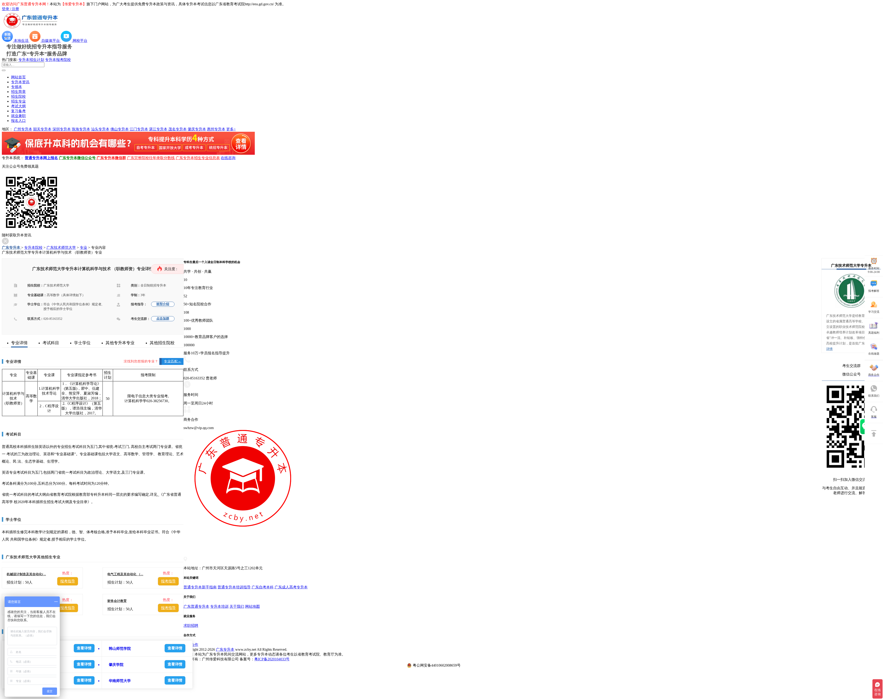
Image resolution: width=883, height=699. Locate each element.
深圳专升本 (61, 129)
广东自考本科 (263, 587)
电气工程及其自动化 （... (125, 574)
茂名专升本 (177, 129)
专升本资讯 (20, 82)
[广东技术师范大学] (851, 311)
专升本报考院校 (58, 60)
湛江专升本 (158, 129)
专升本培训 (219, 606)
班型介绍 (162, 304)
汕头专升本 (100, 129)
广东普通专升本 (196, 606)
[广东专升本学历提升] (128, 153)
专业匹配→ (172, 361)
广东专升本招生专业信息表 (198, 158)
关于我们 (236, 606)
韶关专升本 (42, 129)
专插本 (16, 87)
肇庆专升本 (197, 129)
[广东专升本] (30, 29)
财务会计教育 (117, 601)
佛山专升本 (119, 129)
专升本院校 (33, 247)
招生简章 (18, 92)
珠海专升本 (81, 129)
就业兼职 (18, 116)
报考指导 (67, 581)
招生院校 (18, 96)
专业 (83, 247)
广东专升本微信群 (111, 158)
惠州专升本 (216, 129)
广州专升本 (23, 129)
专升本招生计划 (31, 60)
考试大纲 (18, 106)
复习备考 (18, 111)
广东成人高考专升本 (291, 587)
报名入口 (18, 121)
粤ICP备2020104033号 (272, 659)
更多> (231, 129)
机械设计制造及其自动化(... (26, 574)
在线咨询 (228, 158)
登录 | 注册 (10, 9)
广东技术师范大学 (61, 247)
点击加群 (162, 318)
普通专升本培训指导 (234, 587)
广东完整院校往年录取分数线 (151, 158)
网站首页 (18, 77)
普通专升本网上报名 (41, 158)
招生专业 (18, 101)
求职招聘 (190, 625)
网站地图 (252, 606)
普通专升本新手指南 (200, 587)
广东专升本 (11, 247)
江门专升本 (139, 129)
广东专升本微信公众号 (77, 158)
